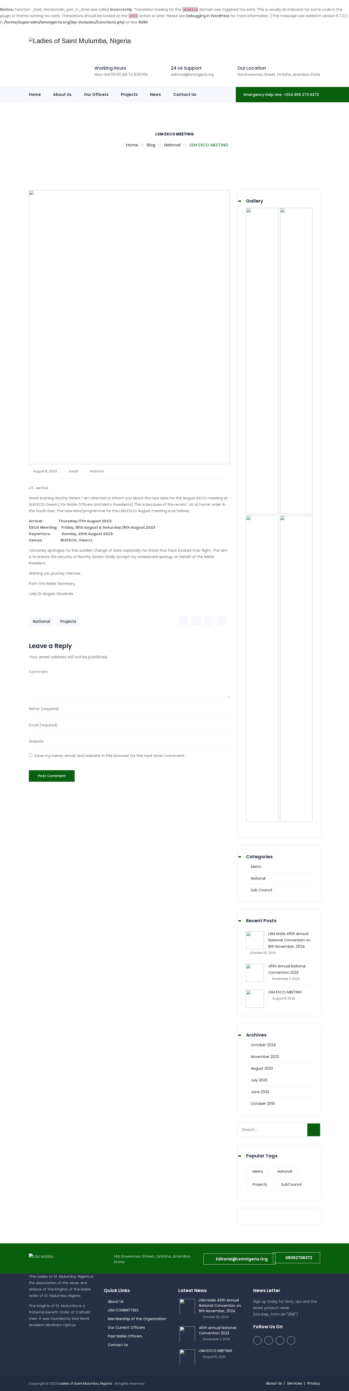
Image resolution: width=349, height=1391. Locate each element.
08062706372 (298, 1257)
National (97, 471)
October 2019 (263, 1103)
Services (294, 1383)
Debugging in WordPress (207, 15)
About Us (62, 94)
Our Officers (96, 94)
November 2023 (265, 1056)
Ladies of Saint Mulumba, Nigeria (86, 1383)
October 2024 (263, 1044)
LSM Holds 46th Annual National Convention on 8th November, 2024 (289, 940)
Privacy (313, 1383)
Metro (256, 866)
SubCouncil (291, 1184)
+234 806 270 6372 (301, 94)
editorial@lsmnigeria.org (192, 74)
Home (35, 94)
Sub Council (261, 890)
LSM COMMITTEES (123, 1310)
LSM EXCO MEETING (285, 992)
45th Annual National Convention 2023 (287, 969)
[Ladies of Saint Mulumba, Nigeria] (80, 41)
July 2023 (259, 1080)
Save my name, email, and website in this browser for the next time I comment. (109, 755)
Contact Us (184, 94)
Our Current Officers (126, 1327)
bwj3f (73, 471)
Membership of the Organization (137, 1318)
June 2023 (260, 1091)
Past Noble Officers (125, 1336)
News (155, 94)
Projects (129, 94)
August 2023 (262, 1068)
